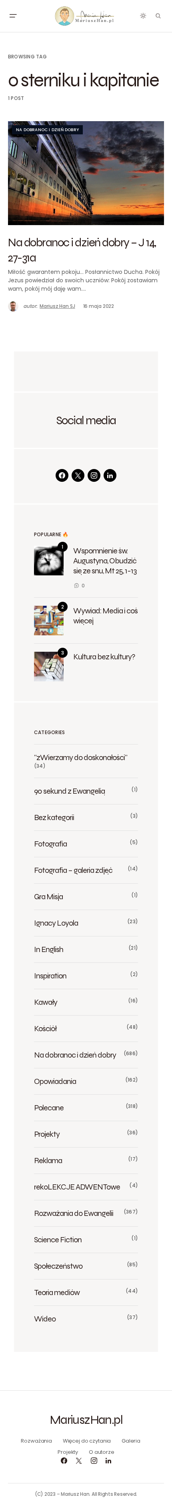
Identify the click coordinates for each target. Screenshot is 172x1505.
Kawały (45, 1002)
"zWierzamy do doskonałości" (80, 757)
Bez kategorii (54, 817)
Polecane (49, 1107)
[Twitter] (78, 475)
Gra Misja (48, 896)
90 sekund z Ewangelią (69, 791)
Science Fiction (58, 1239)
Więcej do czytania (87, 1441)
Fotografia (50, 843)
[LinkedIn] (110, 475)
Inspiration (50, 975)
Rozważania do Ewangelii (73, 1213)
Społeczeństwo (58, 1266)
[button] (13, 16)
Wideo (45, 1318)
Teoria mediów (57, 1292)
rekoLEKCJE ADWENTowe (77, 1187)
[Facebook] (62, 475)
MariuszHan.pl (86, 1419)
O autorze (101, 1452)
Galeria (131, 1441)
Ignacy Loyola (56, 923)
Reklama (48, 1160)
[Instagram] (94, 475)
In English (48, 949)
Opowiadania (55, 1081)
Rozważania (36, 1441)
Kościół (45, 1028)
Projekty (47, 1134)
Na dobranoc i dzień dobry (47, 130)
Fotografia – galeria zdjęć (73, 870)
